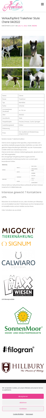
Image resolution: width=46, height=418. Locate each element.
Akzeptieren (23, 396)
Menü (42, 4)
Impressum (29, 414)
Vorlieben (23, 408)
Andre (34, 26)
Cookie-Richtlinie (18, 414)
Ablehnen (23, 402)
